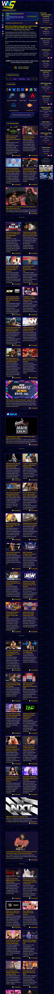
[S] (14, 23)
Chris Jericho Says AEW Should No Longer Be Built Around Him (30, 778)
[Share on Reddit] (27, 90)
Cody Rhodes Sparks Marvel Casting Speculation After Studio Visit (29, 269)
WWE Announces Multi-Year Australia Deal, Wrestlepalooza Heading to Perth (13, 138)
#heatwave (46, 44)
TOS (42, 163)
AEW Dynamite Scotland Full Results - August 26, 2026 (20, 400)
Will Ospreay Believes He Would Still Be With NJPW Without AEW (13, 525)
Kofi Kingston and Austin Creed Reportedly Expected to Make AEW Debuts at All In (21, 207)
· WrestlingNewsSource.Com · (9, 10)
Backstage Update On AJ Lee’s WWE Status (29, 651)
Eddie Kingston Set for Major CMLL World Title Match (29, 972)
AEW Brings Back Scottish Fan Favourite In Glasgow (30, 524)
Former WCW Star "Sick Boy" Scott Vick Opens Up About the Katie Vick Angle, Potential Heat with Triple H (21, 852)
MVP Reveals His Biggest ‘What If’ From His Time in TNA (29, 942)
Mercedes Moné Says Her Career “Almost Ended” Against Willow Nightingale (30, 494)
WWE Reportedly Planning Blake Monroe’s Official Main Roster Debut (13, 465)
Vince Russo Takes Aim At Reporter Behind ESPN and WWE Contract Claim (13, 494)
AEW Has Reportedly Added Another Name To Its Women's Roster (29, 329)
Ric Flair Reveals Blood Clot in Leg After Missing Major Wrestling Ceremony (13, 170)
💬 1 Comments (16, 184)
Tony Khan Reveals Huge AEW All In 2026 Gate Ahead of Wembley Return (30, 170)
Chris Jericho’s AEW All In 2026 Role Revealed (13, 553)
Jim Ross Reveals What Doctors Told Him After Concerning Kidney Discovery (12, 269)
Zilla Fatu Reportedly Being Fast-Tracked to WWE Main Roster (29, 137)
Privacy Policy (46, 163)
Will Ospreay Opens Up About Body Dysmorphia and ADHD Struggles (12, 360)
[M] (15, 23)
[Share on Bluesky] (14, 90)
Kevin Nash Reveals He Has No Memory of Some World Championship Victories (12, 779)
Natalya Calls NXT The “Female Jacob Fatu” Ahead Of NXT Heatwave (29, 747)
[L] (17, 23)
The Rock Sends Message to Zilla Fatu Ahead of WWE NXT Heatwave (13, 684)
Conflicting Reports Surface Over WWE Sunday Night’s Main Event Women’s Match (20, 437)
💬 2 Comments (16, 510)
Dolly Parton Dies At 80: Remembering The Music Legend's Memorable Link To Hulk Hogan (30, 881)
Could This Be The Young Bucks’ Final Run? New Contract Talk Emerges (13, 942)
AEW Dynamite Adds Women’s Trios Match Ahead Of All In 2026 (28, 614)
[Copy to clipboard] (10, 90)
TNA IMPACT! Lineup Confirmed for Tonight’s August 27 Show (29, 298)
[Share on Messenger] (22, 90)
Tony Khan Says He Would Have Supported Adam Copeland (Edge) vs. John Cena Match (13, 653)
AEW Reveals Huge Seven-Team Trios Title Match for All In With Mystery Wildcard (13, 235)
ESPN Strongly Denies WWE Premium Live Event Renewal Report (13, 880)
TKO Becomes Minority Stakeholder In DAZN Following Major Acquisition (29, 716)
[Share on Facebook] (18, 90)
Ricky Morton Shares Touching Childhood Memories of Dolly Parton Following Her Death (13, 748)
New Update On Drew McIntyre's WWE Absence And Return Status (13, 972)
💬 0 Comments (16, 155)
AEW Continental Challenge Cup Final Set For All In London (29, 554)
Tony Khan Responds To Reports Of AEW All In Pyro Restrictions (13, 583)
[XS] (12, 23)
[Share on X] (35, 90)
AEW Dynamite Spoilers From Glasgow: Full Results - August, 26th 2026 (12, 615)
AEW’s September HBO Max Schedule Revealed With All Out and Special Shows (12, 299)
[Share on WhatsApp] (31, 90)
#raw (28, 79)
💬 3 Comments (33, 898)
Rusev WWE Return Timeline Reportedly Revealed (28, 913)
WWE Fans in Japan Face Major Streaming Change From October (13, 913)
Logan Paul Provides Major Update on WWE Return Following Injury (30, 465)
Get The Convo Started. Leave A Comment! (21, 114)
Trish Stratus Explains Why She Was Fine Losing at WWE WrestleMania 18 (13, 329)
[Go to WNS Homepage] (9, 5)
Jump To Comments (12, 100)
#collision (46, 67)
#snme (46, 78)
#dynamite (46, 55)
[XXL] (21, 23)
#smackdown (46, 22)
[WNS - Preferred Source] (21, 67)
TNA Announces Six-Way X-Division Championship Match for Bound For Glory (30, 234)
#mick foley (22, 79)
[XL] (19, 23)
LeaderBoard (29, 110)
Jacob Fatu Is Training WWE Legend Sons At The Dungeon (30, 360)
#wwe (15, 79)
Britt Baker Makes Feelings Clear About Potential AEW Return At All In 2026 (13, 715)
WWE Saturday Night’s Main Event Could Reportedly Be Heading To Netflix (30, 685)
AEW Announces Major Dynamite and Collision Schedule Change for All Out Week (29, 584)
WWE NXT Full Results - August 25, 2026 (17, 816)
